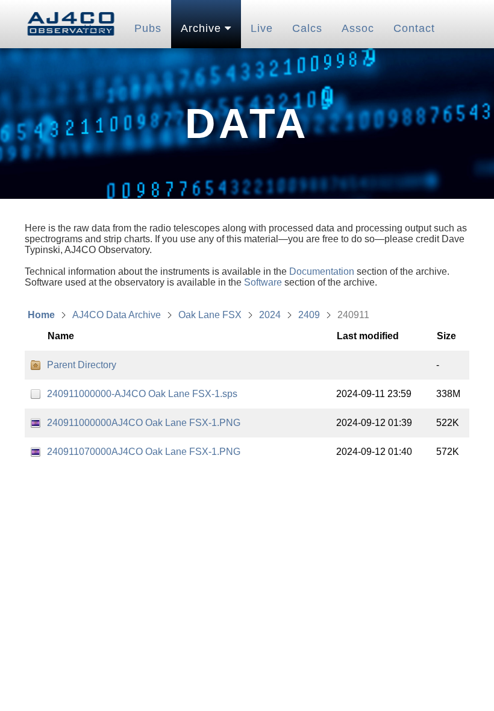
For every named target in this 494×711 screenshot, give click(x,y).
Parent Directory (81, 365)
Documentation (321, 271)
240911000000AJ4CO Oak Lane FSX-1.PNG (143, 423)
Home (41, 315)
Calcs (307, 28)
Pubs (147, 28)
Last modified (368, 336)
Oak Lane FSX (210, 315)
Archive (203, 28)
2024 (270, 315)
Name (61, 336)
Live (262, 28)
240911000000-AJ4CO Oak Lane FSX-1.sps (142, 394)
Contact (414, 28)
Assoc (358, 28)
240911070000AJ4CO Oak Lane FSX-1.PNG (143, 451)
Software (263, 282)
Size (446, 336)
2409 (309, 315)
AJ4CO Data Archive (116, 315)
